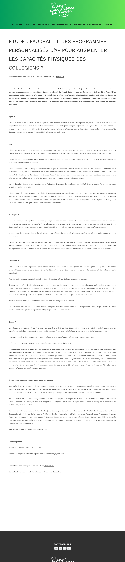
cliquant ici (56, 472)
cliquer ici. (60, 77)
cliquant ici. (49, 466)
